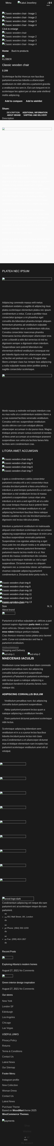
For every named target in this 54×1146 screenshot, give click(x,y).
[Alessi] (25, 827)
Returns (6, 1046)
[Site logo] (27, 2)
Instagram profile (10, 1080)
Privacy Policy (9, 1040)
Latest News (8, 1062)
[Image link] (18, 898)
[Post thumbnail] (7, 959)
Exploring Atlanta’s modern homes (19, 964)
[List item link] (27, 928)
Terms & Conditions (12, 1051)
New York (7, 1001)
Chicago (6, 1022)
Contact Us (8, 1056)
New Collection (10, 1085)
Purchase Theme (11, 1107)
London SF (8, 1006)
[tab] (13, 112)
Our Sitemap (8, 1067)
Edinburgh (7, 1012)
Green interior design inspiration (18, 982)
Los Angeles (8, 1017)
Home (5, 51)
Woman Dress (9, 1090)
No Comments (26, 970)
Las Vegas (7, 1028)
